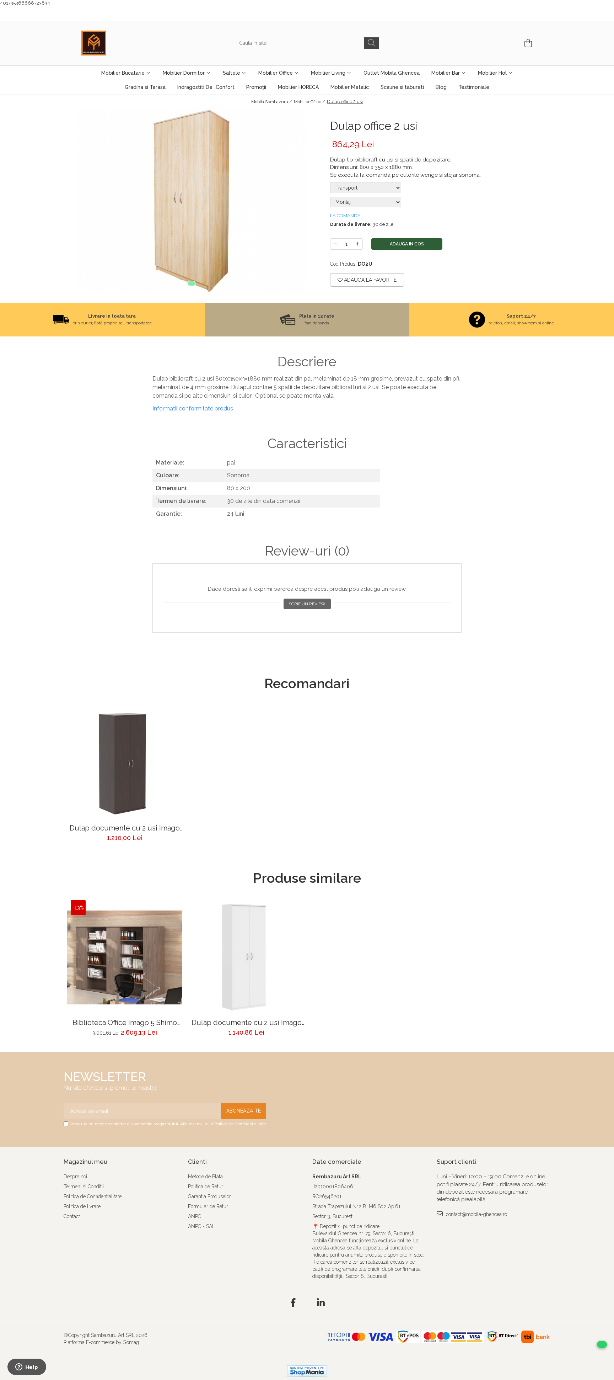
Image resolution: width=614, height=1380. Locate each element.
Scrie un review (307, 603)
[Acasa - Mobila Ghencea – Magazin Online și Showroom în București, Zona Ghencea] (116, 43)
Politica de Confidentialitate (240, 1123)
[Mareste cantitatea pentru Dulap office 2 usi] (358, 244)
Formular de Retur (208, 1206)
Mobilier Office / (310, 101)
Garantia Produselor (209, 1196)
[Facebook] (293, 1303)
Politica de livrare (82, 1206)
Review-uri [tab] (307, 550)
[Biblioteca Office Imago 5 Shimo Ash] (124, 957)
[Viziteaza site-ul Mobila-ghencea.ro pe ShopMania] (307, 1370)
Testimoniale (473, 87)
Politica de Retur (205, 1186)
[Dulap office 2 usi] (191, 200)
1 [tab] (191, 283)
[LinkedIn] (321, 1303)
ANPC (194, 1216)
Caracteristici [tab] (307, 443)
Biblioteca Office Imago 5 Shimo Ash (124, 1023)
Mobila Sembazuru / (272, 101)
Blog (441, 87)
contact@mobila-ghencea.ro (476, 1214)
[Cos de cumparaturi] (527, 43)
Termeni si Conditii (84, 1186)
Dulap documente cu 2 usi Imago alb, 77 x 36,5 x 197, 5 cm (247, 1023)
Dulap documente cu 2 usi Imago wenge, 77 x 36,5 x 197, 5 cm (125, 828)
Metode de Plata (205, 1176)
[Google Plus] (307, 1303)
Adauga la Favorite (370, 280)
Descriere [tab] (307, 361)
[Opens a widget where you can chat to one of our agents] (26, 1367)
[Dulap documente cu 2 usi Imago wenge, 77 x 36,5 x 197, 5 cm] (124, 763)
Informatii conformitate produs (192, 408)
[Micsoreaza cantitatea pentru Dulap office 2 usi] (335, 244)
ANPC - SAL (201, 1226)
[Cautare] (371, 43)
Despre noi (75, 1176)
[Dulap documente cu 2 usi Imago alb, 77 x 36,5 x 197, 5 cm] (246, 957)
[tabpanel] (191, 200)
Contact (72, 1216)
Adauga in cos (407, 244)
